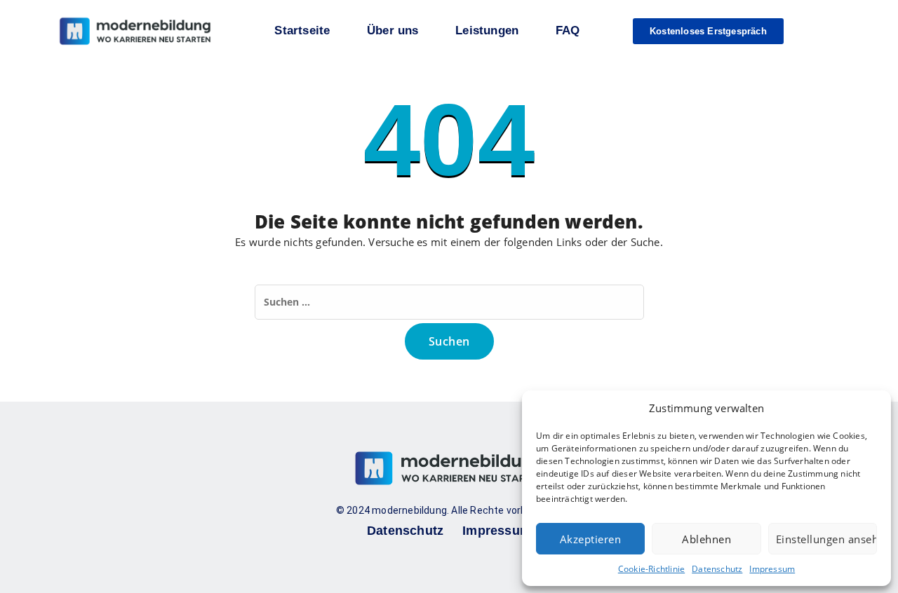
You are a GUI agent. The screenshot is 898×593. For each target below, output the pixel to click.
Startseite (302, 30)
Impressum (772, 569)
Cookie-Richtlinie (651, 569)
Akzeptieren (591, 539)
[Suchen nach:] (449, 302)
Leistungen (486, 30)
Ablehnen (706, 539)
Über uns (393, 30)
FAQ (568, 30)
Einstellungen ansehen (826, 539)
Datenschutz (717, 569)
